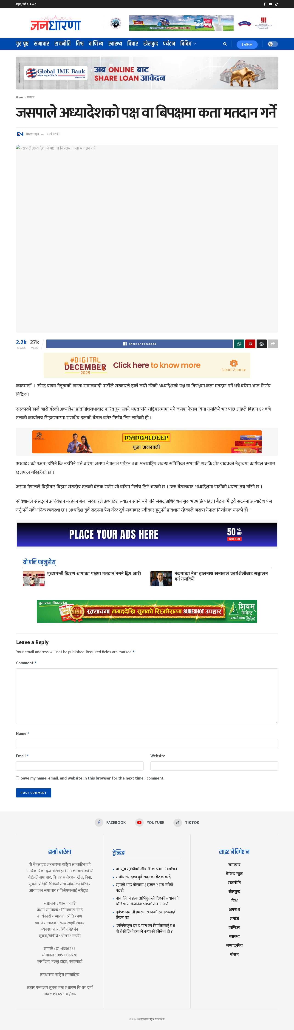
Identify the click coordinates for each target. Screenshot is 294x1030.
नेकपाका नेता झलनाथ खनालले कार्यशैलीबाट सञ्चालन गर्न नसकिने (221, 576)
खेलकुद (150, 44)
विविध (186, 44)
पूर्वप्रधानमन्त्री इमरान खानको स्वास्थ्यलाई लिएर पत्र (145, 915)
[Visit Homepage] (56, 23)
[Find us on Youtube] (270, 4)
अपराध (234, 909)
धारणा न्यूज (32, 134)
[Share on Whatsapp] (239, 343)
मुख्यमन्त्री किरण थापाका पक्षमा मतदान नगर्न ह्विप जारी (94, 574)
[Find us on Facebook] (265, 4)
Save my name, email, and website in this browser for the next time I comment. (92, 778)
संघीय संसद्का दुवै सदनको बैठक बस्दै (143, 877)
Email (22, 756)
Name (23, 734)
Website (157, 756)
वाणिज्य (96, 44)
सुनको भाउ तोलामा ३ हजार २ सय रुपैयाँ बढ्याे (144, 887)
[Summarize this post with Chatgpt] (262, 343)
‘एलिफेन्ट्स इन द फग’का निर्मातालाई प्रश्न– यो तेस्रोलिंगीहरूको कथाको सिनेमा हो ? (146, 928)
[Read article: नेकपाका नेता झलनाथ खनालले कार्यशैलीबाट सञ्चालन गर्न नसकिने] (161, 578)
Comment (26, 663)
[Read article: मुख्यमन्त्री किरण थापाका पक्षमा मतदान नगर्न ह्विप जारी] (34, 578)
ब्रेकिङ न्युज (234, 873)
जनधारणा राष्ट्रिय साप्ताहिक (152, 1019)
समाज (234, 918)
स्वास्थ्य (115, 44)
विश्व (80, 44)
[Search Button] (225, 44)
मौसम (234, 954)
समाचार (41, 44)
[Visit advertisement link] (190, 23)
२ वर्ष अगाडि (53, 134)
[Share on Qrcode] (250, 343)
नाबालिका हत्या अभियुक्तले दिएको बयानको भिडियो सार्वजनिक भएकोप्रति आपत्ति (147, 901)
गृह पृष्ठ (22, 44)
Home (19, 97)
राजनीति (62, 44)
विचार (132, 44)
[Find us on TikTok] (276, 4)
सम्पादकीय (234, 945)
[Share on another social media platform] (273, 343)
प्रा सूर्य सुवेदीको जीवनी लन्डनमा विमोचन (147, 869)
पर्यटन (169, 44)
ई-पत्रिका (247, 44)
